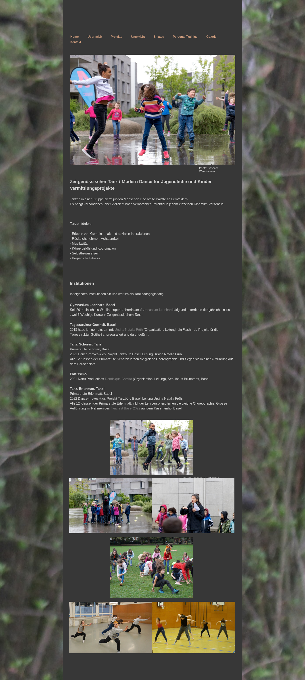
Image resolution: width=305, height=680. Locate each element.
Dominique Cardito (118, 379)
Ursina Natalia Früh (129, 329)
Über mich (95, 36)
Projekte (116, 36)
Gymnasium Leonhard (156, 310)
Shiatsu (159, 36)
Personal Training (185, 36)
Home (74, 36)
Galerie (211, 36)
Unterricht (138, 36)
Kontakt (75, 42)
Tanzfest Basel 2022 (125, 408)
